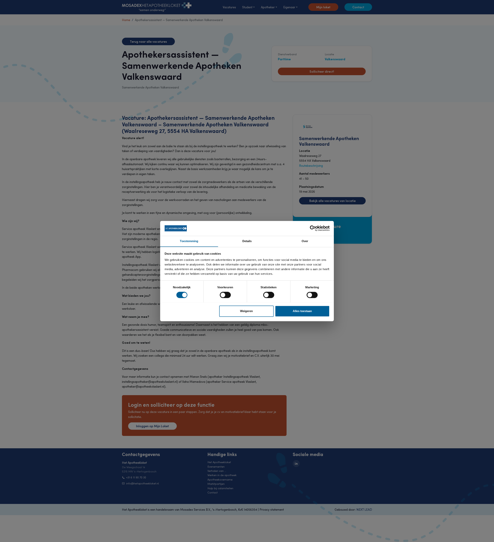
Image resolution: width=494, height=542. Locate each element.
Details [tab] (247, 241)
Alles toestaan (302, 311)
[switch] (225, 295)
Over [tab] (305, 241)
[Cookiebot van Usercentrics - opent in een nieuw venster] (313, 228)
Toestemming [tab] (189, 241)
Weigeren (246, 311)
